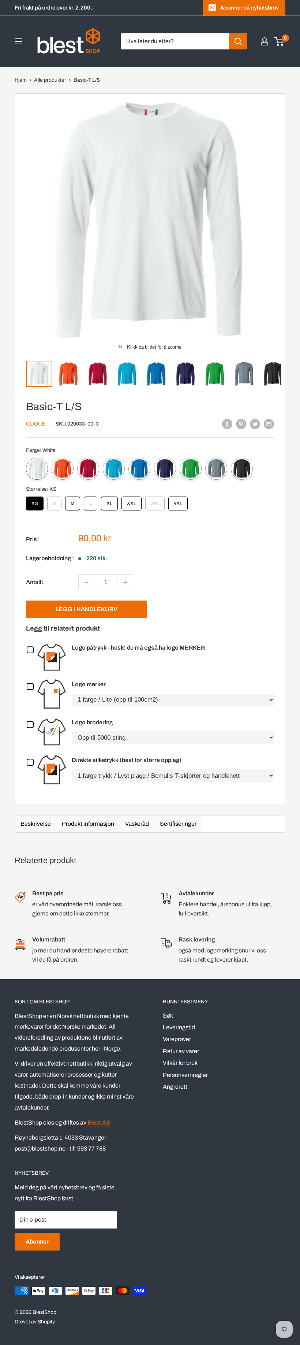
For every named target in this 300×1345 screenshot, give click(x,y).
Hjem (21, 80)
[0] (279, 41)
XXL (132, 501)
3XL (155, 501)
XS (34, 501)
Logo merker (89, 684)
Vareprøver (177, 1039)
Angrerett (175, 1087)
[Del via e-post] (269, 423)
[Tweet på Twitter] (255, 423)
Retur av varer (181, 1051)
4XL (178, 501)
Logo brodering (92, 722)
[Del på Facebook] (227, 423)
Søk (168, 1016)
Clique (35, 424)
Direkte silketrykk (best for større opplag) (126, 760)
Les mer (53, 656)
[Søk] (238, 41)
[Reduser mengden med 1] (86, 582)
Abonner (37, 1241)
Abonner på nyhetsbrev (249, 8)
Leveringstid (179, 1027)
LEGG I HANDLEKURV (86, 609)
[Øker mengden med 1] (125, 582)
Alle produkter (50, 80)
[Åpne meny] (18, 41)
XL (109, 501)
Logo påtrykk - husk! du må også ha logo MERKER (138, 647)
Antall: (34, 582)
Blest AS (98, 1122)
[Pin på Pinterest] (241, 423)
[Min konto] (264, 41)
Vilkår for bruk (180, 1063)
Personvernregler (185, 1075)
